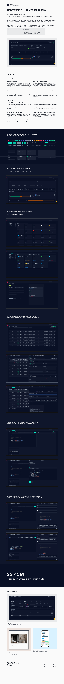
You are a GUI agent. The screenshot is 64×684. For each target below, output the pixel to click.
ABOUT (45, 666)
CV (53, 664)
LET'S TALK (46, 669)
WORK (45, 664)
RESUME (45, 668)
